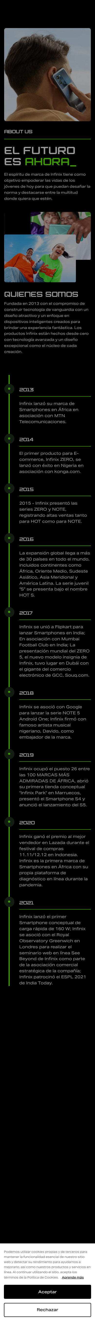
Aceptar (47, 1291)
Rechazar (47, 1309)
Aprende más (73, 1277)
